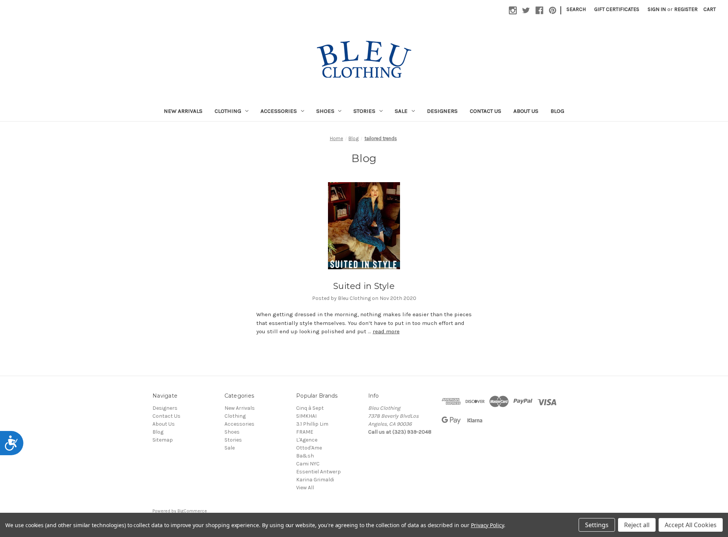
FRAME (304, 432)
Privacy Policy (487, 525)
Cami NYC (308, 464)
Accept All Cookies (691, 525)
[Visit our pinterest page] (553, 10)
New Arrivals (183, 111)
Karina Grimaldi (315, 479)
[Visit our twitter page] (526, 10)
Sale (401, 111)
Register (686, 9)
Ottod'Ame (309, 448)
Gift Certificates (616, 9)
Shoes (325, 111)
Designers (442, 111)
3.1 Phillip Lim (312, 424)
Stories (364, 111)
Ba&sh (305, 456)
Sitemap (162, 440)
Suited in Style (364, 286)
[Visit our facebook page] (539, 10)
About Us (525, 111)
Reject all (637, 525)
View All (305, 487)
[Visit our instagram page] (513, 10)
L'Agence (306, 440)
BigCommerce (192, 511)
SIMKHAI (306, 416)
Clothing (228, 111)
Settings (597, 525)
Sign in (657, 9)
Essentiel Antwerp (318, 471)
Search (576, 9)
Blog (557, 111)
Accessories (278, 111)
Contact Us (485, 111)
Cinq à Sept (310, 408)
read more (386, 331)
